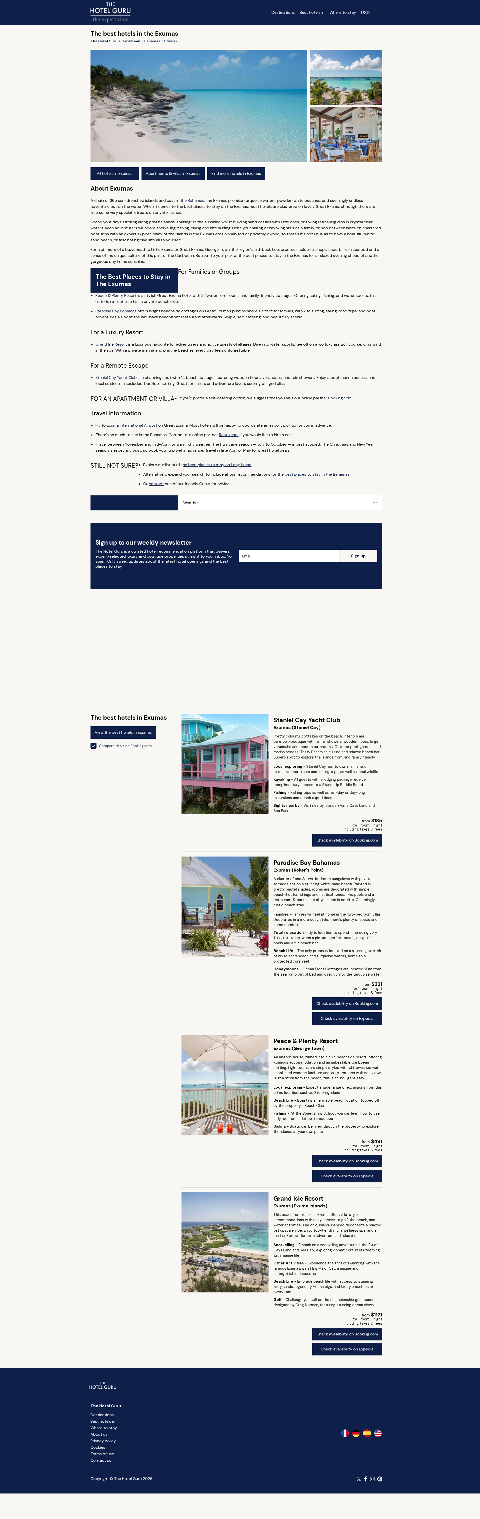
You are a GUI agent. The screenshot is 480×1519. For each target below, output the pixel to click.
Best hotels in (312, 12)
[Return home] (110, 12)
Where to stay (343, 12)
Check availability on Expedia (347, 1018)
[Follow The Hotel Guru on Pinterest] (379, 1478)
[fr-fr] (345, 1433)
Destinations (283, 12)
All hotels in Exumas (114, 173)
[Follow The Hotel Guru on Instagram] (372, 1478)
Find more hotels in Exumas (236, 173)
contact (156, 483)
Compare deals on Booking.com (125, 745)
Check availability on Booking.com (347, 840)
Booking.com (340, 398)
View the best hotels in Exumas (123, 732)
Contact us (100, 1460)
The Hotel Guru (105, 1405)
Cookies (97, 1447)
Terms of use (102, 1453)
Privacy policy (103, 1440)
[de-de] (356, 1433)
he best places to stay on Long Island (217, 464)
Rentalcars (228, 434)
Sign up (358, 555)
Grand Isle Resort (111, 344)
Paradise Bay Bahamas (116, 311)
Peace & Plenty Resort (116, 295)
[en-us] (378, 1433)
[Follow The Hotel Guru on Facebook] (365, 1478)
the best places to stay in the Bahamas (314, 474)
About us (99, 1434)
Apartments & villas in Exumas (173, 173)
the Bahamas (192, 200)
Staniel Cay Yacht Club (116, 377)
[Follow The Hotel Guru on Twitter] (359, 1478)
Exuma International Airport (132, 425)
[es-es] (367, 1433)
